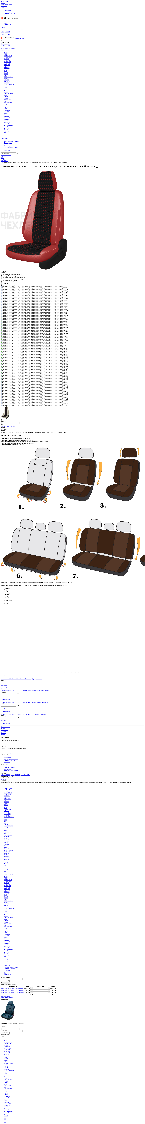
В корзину (4, 685)
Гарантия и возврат (6, 4)
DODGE (6, 69)
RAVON (6, 108)
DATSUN (6, 68)
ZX (5, 132)
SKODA (6, 116)
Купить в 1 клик (11, 426)
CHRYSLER (7, 62)
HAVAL (6, 78)
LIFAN (6, 96)
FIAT (5, 71)
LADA (6, 92)
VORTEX (7, 128)
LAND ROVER (8, 93)
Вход (5, 23)
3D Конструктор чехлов (11, 770)
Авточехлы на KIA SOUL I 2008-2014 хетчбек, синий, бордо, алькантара (21, 679)
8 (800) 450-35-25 (5, 32)
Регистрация (7, 24)
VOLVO (6, 126)
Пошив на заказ (5, 44)
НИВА (6, 868)
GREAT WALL (8, 77)
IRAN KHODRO (9, 84)
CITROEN (7, 63)
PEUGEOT (7, 107)
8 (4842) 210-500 (25, 775)
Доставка (3, 731)
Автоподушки (8, 143)
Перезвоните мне (19, 38)
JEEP (5, 87)
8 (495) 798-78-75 (5, 34)
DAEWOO (7, 65)
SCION (6, 113)
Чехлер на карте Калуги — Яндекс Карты (72, 672)
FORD (6, 72)
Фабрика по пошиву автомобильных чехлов (13, 29)
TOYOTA (7, 122)
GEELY (6, 74)
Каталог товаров (9, 874)
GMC (5, 75)
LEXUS (6, 95)
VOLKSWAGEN (9, 125)
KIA (5, 90)
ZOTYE (6, 131)
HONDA (6, 80)
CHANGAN (7, 57)
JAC (5, 86)
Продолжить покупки (7, 997)
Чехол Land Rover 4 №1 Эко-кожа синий (12, 988)
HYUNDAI (7, 81)
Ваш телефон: (5, 981)
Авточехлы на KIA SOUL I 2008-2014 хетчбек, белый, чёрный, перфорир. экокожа (24, 702)
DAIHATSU (7, 66)
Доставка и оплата (9, 13)
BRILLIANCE (8, 56)
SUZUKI (6, 120)
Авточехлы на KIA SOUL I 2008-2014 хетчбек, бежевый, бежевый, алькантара (23, 714)
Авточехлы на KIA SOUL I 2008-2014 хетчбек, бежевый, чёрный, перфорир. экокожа (25, 690)
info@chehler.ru (5, 779)
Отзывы (3, 3)
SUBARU (7, 119)
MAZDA (6, 98)
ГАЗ (5, 134)
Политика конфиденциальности (10, 753)
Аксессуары (7, 10)
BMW (5, 54)
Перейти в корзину (6, 996)
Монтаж (3, 7)
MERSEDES (7, 99)
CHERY (6, 59)
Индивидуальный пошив (11, 11)
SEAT (5, 114)
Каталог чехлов (5, 50)
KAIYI (6, 89)
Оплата (3, 728)
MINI (5, 101)
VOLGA (6, 123)
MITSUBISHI (8, 102)
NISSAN (6, 104)
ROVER (6, 111)
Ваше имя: (4, 979)
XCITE (6, 129)
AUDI (5, 53)
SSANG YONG (8, 117)
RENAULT (7, 110)
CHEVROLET (8, 60)
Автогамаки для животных (12, 141)
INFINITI (6, 83)
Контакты (7, 14)
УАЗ (5, 135)
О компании (4, 1)
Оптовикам (4, 6)
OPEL (5, 105)
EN (5, 21)
